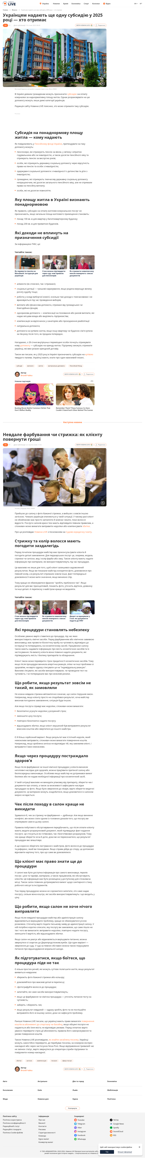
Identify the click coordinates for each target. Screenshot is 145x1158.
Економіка (76, 3)
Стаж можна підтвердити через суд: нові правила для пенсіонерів (53, 273)
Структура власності (47, 1132)
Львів (74, 1090)
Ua (135, 4)
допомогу (25, 345)
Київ (40, 1090)
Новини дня (43, 1099)
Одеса (75, 1099)
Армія (65, 3)
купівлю (89, 354)
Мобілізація (112, 1090)
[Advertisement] (53, 120)
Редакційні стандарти (12, 1129)
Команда (42, 1136)
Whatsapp (82, 1139)
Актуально (42, 1081)
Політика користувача (12, 1120)
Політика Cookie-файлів (13, 1132)
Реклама (42, 1129)
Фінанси (14, 10)
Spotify (116, 1127)
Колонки (96, 3)
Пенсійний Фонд (76, 366)
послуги (54, 1061)
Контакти (42, 1126)
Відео (108, 3)
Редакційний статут (11, 1126)
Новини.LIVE (40, 531)
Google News (118, 1124)
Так (107, 1152)
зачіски (29, 1061)
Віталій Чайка (26, 375)
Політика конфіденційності (14, 1123)
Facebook (81, 1135)
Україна (45, 3)
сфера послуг (67, 1061)
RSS (114, 1135)
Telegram (81, 1124)
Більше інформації (125, 1152)
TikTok (116, 1120)
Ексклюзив (8, 1090)
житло (41, 366)
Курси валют (44, 1139)
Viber (80, 1127)
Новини (56, 3)
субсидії (19, 366)
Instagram (82, 1131)
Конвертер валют (46, 1142)
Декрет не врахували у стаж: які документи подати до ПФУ (80, 618)
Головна (5, 10)
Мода (5, 1099)
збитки (86, 526)
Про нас (42, 1120)
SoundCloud (118, 1131)
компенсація (41, 1061)
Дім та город (78, 1081)
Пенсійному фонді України (48, 143)
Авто (5, 1081)
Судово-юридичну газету (79, 531)
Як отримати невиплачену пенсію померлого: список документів (82, 273)
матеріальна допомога (56, 366)
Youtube (81, 1120)
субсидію (72, 94)
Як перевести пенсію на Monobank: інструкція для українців (26, 273)
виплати (30, 366)
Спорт (86, 3)
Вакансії (42, 1123)
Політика (111, 1099)
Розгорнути (72, 1108)
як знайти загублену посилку (64, 1039)
